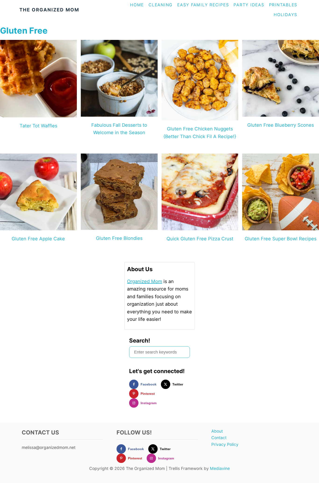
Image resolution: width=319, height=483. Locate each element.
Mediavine (220, 468)
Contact (219, 437)
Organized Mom (144, 281)
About (217, 431)
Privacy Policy (224, 444)
